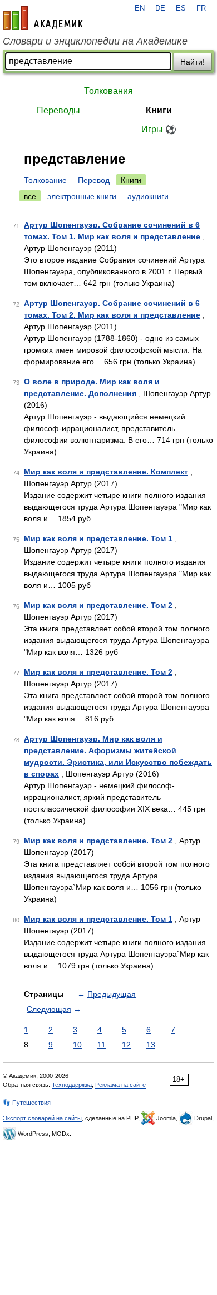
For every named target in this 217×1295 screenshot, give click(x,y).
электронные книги (81, 196)
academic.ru (43, 18)
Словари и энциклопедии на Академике (95, 41)
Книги (159, 110)
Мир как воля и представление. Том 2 (98, 605)
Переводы (58, 110)
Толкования (108, 91)
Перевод (94, 180)
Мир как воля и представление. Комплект (106, 471)
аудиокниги (148, 196)
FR (201, 8)
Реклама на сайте (120, 1084)
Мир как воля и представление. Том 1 (98, 538)
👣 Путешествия (27, 1102)
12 (126, 1044)
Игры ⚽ (158, 129)
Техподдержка (72, 1084)
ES (181, 8)
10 (77, 1044)
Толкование (45, 180)
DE (160, 8)
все (30, 196)
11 (101, 1044)
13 (150, 1044)
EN (140, 8)
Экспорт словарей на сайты (42, 1118)
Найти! (192, 61)
